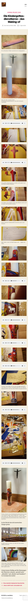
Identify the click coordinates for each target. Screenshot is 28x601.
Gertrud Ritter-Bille (11, 25)
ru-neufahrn (9, 595)
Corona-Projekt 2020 (14, 12)
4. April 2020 (22, 25)
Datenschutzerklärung (7, 598)
